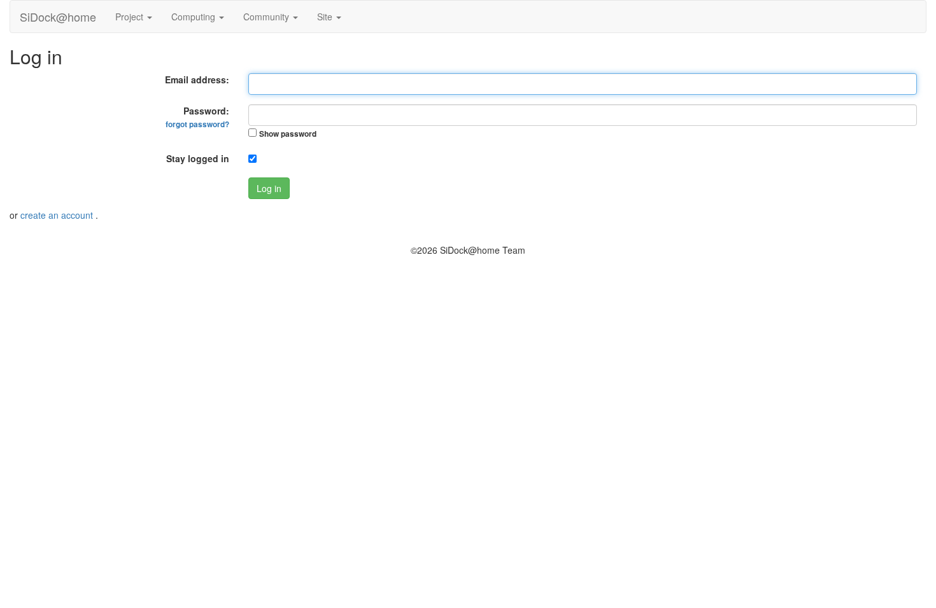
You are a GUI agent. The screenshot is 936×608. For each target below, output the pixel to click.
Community (267, 16)
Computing (194, 16)
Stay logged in (197, 158)
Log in (269, 188)
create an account (58, 215)
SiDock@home (58, 16)
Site (326, 16)
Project (130, 16)
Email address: (197, 79)
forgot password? (197, 124)
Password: (197, 117)
